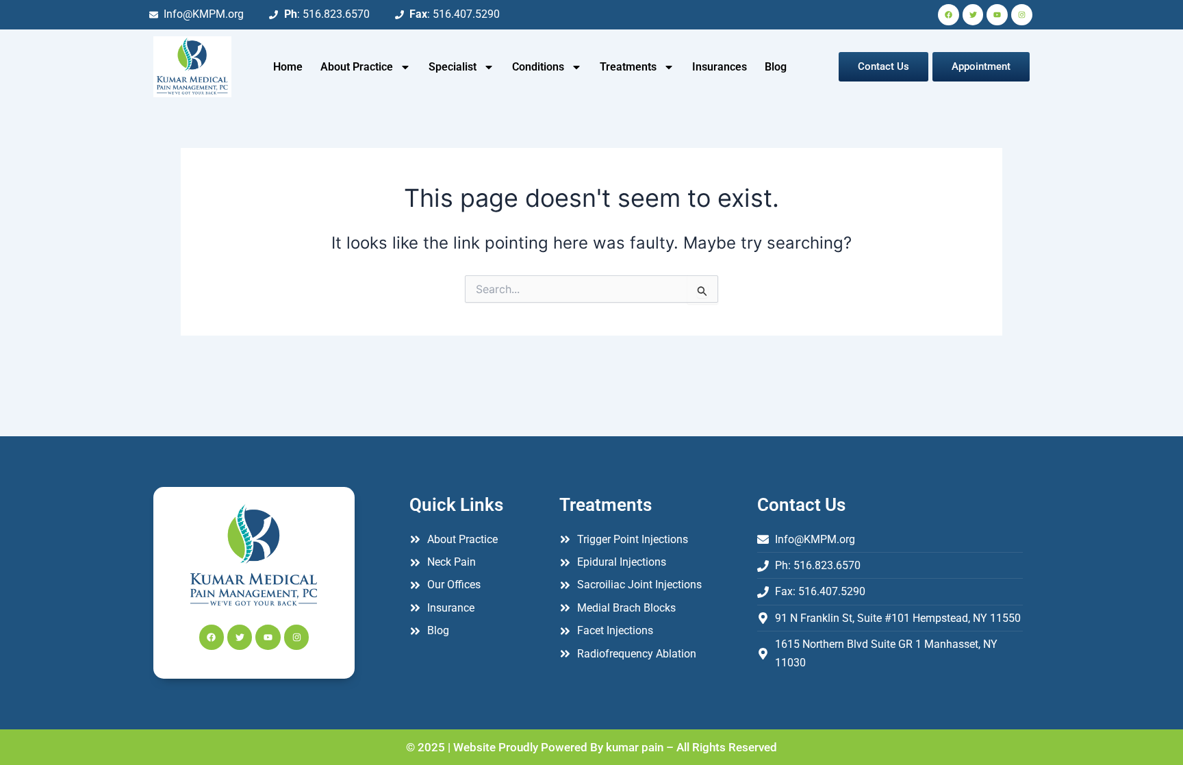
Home (288, 66)
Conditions (538, 66)
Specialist (452, 66)
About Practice (356, 66)
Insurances (719, 66)
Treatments (628, 66)
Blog (776, 66)
